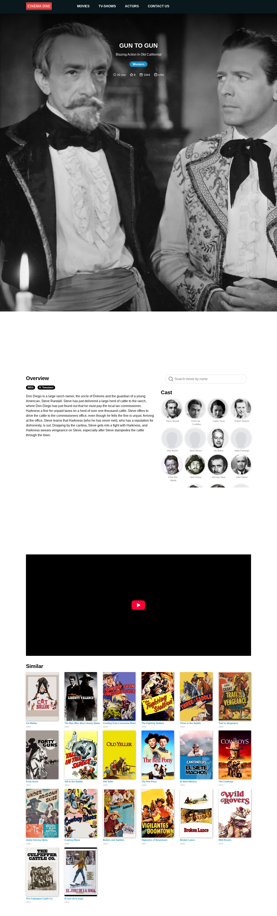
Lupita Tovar (219, 421)
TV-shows (107, 6)
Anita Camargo (242, 450)
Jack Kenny (196, 477)
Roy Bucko (172, 450)
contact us (158, 6)
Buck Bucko (196, 450)
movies (83, 6)
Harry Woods (172, 421)
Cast (166, 392)
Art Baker (218, 450)
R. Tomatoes (46, 387)
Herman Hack (219, 477)
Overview (37, 378)
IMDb (30, 387)
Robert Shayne (241, 421)
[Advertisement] (138, 340)
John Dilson (242, 477)
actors (132, 6)
